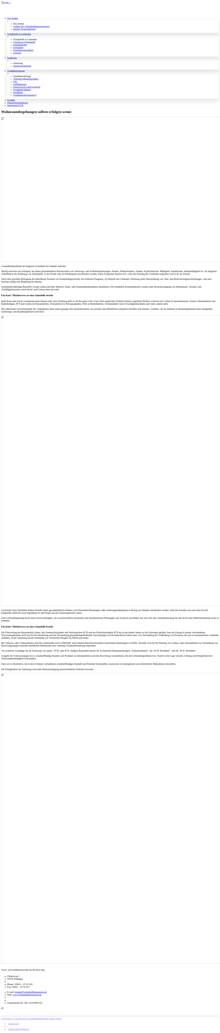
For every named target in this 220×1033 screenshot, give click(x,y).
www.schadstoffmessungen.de (27, 994)
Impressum (13, 1024)
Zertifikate (18, 92)
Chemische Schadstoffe (24, 42)
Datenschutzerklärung (17, 102)
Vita (15, 81)
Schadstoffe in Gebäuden (19, 34)
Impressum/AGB (15, 105)
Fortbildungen (19, 84)
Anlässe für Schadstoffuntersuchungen (31, 26)
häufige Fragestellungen (24, 29)
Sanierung (12, 58)
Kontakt (11, 100)
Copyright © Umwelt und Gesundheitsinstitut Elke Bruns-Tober (31, 1018)
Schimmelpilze (20, 45)
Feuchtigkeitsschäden (23, 50)
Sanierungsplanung (22, 66)
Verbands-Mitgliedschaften (25, 79)
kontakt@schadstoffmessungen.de (31, 992)
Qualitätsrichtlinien (22, 89)
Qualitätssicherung (16, 71)
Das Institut (12, 18)
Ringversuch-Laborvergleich (26, 87)
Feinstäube (18, 47)
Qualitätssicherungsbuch (24, 95)
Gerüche (17, 53)
